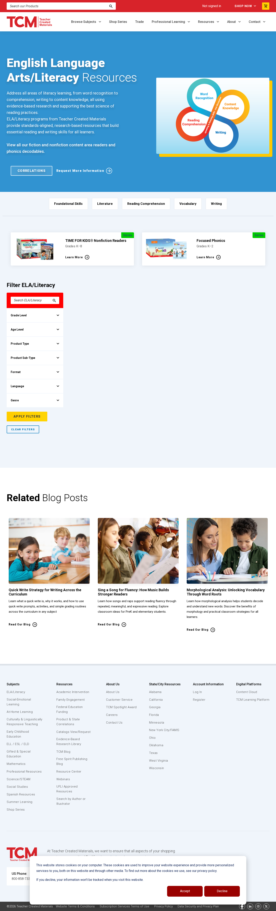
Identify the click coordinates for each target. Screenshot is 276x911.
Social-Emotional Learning (19, 702)
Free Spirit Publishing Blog (71, 761)
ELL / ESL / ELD (18, 744)
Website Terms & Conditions (75, 906)
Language (17, 386)
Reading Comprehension (146, 204)
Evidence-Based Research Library (68, 741)
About (232, 22)
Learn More (74, 257)
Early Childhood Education (18, 734)
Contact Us (114, 722)
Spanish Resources (21, 794)
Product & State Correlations (68, 722)
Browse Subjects (84, 22)
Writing (216, 204)
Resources (206, 22)
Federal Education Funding (69, 709)
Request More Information (80, 171)
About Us (113, 684)
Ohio (152, 738)
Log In (197, 692)
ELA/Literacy (16, 692)
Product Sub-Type (23, 357)
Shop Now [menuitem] (243, 6)
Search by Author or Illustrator (71, 801)
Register (199, 700)
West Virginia (158, 760)
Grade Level (19, 315)
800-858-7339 (22, 879)
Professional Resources (24, 771)
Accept (185, 891)
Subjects (13, 684)
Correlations (31, 171)
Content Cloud (246, 692)
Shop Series (118, 22)
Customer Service (119, 700)
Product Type (20, 343)
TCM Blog (63, 752)
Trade (139, 22)
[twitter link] (266, 906)
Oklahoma (156, 745)
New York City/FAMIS (164, 730)
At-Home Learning (20, 712)
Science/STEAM (19, 779)
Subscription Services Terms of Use (124, 906)
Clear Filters (23, 429)
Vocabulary (187, 204)
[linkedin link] (250, 906)
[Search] (111, 6)
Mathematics (16, 764)
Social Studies (17, 787)
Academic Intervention (72, 692)
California (156, 700)
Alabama (155, 692)
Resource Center (68, 771)
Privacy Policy (163, 906)
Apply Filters (27, 416)
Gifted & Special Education (19, 754)
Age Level (17, 329)
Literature (105, 204)
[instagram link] (258, 906)
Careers (112, 715)
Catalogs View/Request (73, 732)
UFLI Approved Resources (67, 789)
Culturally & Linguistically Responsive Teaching (24, 722)
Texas (153, 753)
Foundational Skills (68, 204)
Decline (222, 891)
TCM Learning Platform (253, 700)
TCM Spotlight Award (121, 707)
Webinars (63, 779)
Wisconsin (156, 768)
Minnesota (156, 722)
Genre (15, 400)
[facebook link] (242, 906)
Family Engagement (70, 700)
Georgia (155, 707)
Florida (154, 715)
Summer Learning (20, 802)
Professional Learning (169, 22)
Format (16, 372)
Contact (255, 22)
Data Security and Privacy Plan (198, 906)
